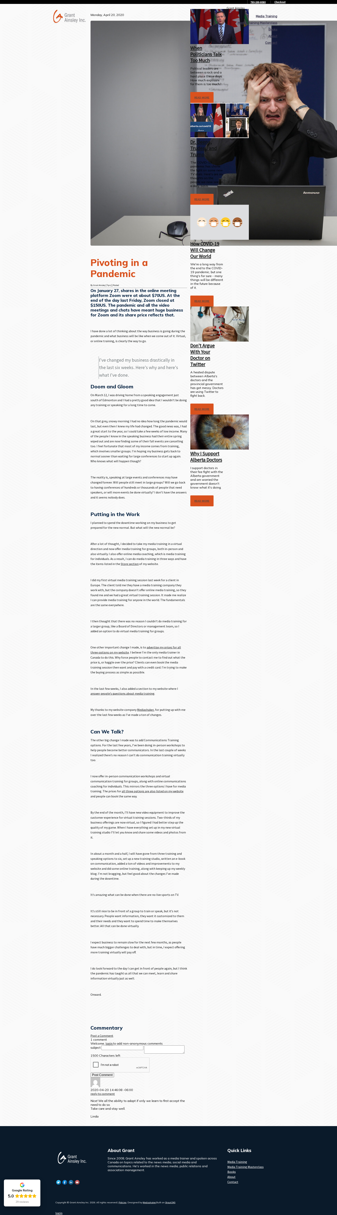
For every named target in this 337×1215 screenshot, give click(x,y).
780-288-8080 (258, 2)
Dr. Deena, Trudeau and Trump (203, 148)
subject (95, 1047)
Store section (130, 564)
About (272, 36)
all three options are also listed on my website (153, 791)
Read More (202, 97)
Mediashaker (145, 710)
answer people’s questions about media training (122, 693)
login (58, 1213)
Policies (122, 1202)
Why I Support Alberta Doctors (206, 456)
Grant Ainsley (236, 8)
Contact (271, 43)
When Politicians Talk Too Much (206, 54)
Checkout (280, 2)
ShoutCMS (170, 1202)
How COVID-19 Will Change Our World (204, 250)
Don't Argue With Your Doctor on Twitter (202, 354)
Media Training (266, 16)
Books (273, 29)
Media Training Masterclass (257, 23)
